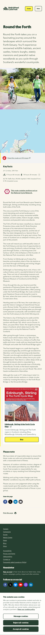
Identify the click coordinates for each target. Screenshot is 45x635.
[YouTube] (21, 585)
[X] (10, 585)
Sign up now (7, 572)
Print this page (8, 513)
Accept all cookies (21, 629)
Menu (38, 8)
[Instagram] (26, 585)
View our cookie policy (26, 609)
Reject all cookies (20, 622)
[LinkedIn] (31, 585)
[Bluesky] (15, 585)
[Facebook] (5, 585)
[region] (22, 614)
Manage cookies (21, 616)
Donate (29, 8)
